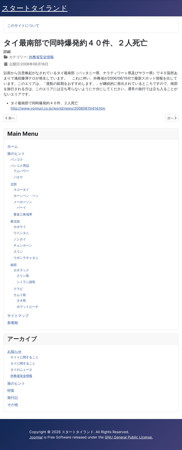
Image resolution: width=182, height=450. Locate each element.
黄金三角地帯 (23, 214)
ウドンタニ (21, 233)
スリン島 (23, 275)
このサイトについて (23, 25)
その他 (12, 404)
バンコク (16, 159)
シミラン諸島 (26, 282)
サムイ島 (20, 295)
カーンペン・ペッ (26, 196)
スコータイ (21, 189)
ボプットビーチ (27, 306)
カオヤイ (20, 227)
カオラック (21, 270)
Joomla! (36, 437)
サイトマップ (18, 315)
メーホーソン (23, 202)
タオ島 (21, 300)
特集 (10, 390)
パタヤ (18, 177)
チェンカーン (23, 245)
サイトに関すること (24, 357)
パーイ (21, 207)
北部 (13, 184)
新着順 (12, 322)
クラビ (18, 289)
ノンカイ (20, 239)
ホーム (12, 146)
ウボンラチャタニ (26, 258)
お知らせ (14, 351)
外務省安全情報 (21, 376)
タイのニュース (21, 369)
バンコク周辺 (19, 165)
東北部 (15, 221)
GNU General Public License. (129, 437)
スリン (18, 251)
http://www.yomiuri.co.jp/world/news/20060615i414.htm (58, 108)
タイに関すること (22, 363)
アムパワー (21, 171)
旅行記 (12, 397)
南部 (13, 265)
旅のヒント (16, 153)
